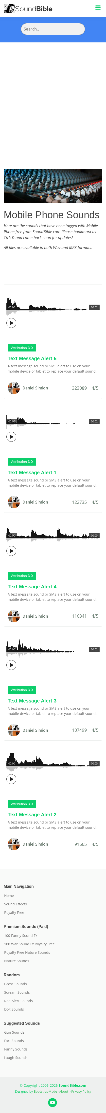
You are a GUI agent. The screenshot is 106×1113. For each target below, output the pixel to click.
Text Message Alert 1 (32, 472)
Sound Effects (15, 904)
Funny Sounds (16, 1049)
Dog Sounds (14, 1009)
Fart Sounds (14, 1041)
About (63, 1091)
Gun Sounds (14, 1032)
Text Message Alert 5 (32, 358)
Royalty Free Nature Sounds (27, 952)
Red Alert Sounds (18, 1001)
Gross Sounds (15, 984)
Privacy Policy (81, 1091)
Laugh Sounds (16, 1057)
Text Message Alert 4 (32, 586)
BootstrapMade (45, 1091)
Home (9, 895)
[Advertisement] (53, 98)
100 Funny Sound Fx (20, 935)
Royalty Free (14, 912)
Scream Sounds (17, 992)
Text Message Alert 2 (32, 814)
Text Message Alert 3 (32, 700)
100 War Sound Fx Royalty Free (29, 944)
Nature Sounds (16, 961)
